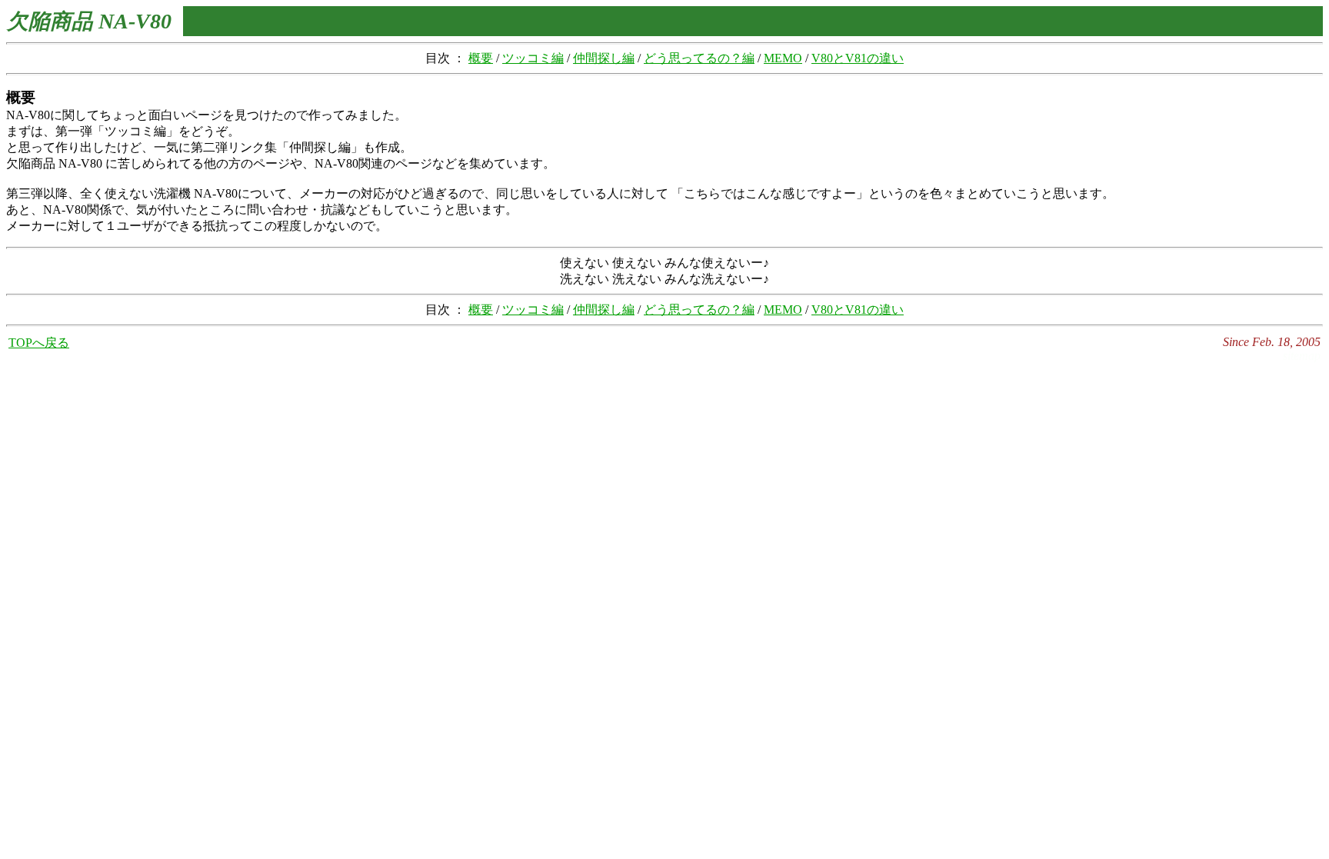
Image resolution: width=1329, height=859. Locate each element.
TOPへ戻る (38, 342)
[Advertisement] (664, 388)
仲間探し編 (604, 58)
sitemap (1302, 355)
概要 (480, 58)
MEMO (783, 58)
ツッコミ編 (533, 58)
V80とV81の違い (857, 58)
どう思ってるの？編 (699, 58)
